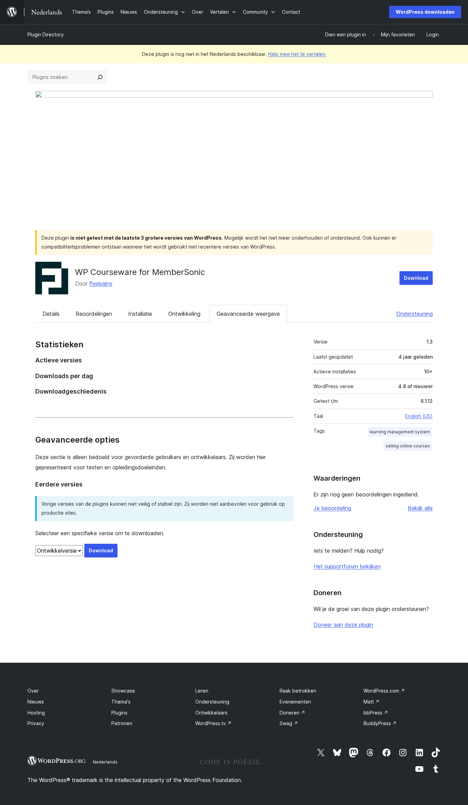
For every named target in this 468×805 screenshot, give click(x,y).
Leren (201, 691)
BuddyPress (380, 723)
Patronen (121, 723)
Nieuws (35, 702)
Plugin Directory (45, 34)
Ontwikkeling (184, 313)
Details (51, 313)
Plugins (119, 713)
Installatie (140, 313)
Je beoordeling (332, 508)
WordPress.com (384, 691)
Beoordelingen (94, 313)
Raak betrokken (298, 691)
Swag (289, 723)
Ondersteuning (414, 313)
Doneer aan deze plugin (343, 624)
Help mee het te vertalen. (297, 54)
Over (33, 691)
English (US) (419, 416)
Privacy (35, 723)
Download (416, 278)
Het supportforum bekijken (347, 566)
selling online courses (407, 445)
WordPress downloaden (425, 12)
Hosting (36, 713)
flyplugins (100, 283)
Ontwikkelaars (211, 713)
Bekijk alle (420, 508)
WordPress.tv (213, 723)
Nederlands (105, 762)
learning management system (400, 431)
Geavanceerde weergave (248, 313)
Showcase (123, 691)
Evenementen (295, 702)
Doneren (292, 713)
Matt (372, 702)
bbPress (376, 713)
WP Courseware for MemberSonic (140, 272)
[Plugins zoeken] (100, 77)
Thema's (121, 702)
